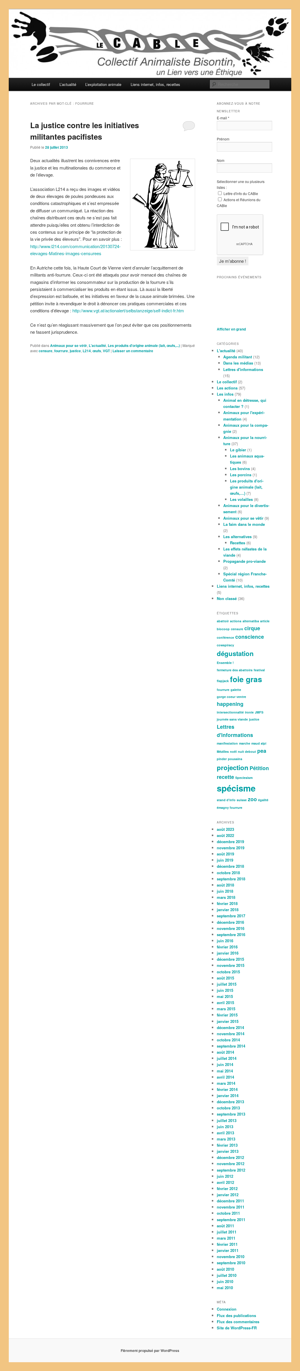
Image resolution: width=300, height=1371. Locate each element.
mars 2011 (226, 1238)
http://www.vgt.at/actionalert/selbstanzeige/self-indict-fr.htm (128, 310)
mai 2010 (225, 1287)
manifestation (227, 743)
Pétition (259, 768)
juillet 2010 (226, 1275)
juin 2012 (225, 1176)
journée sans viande (232, 719)
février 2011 (227, 1244)
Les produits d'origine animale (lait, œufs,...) (144, 345)
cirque (252, 628)
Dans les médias (238, 363)
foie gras (246, 679)
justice (75, 350)
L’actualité (67, 84)
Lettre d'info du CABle (240, 193)
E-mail (223, 117)
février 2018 (227, 903)
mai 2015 (225, 996)
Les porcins (240, 474)
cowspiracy (225, 645)
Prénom (223, 138)
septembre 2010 (231, 1262)
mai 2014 (225, 1071)
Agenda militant (237, 357)
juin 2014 (225, 1064)
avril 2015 (225, 1002)
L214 (87, 350)
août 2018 (225, 885)
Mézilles (223, 751)
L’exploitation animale (103, 84)
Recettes (237, 542)
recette (225, 776)
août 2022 (225, 835)
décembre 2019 (230, 841)
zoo (252, 799)
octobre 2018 (228, 872)
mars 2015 (226, 1008)
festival (259, 670)
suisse (242, 800)
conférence (225, 637)
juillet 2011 (226, 1232)
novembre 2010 (230, 1256)
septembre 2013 (231, 1114)
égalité (263, 800)
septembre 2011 (231, 1219)
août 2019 (225, 854)
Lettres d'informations (243, 369)
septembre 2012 (231, 1170)
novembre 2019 (230, 847)
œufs (97, 350)
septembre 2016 (231, 934)
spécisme (236, 788)
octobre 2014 (228, 1040)
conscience (249, 636)
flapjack (223, 681)
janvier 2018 (227, 909)
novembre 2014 (230, 1033)
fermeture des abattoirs (235, 670)
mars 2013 (226, 1139)
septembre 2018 (231, 879)
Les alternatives (237, 536)
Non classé (227, 598)
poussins (235, 759)
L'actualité (97, 345)
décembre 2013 (230, 1101)
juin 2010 (225, 1281)
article (265, 621)
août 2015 (225, 978)
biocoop (223, 629)
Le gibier (238, 450)
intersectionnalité (230, 712)
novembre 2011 (230, 1207)
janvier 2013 (227, 1151)
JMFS (259, 712)
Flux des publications (236, 1315)
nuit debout (247, 751)
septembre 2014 (231, 1046)
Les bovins (240, 468)
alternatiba (251, 621)
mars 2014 (226, 1083)
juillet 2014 (226, 1058)
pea (261, 750)
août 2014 (225, 1052)
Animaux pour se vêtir (68, 345)
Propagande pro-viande (244, 561)
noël (233, 751)
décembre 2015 (230, 959)
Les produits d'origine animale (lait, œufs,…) (246, 487)
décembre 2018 (230, 866)
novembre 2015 (230, 965)
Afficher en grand (231, 329)
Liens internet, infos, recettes (155, 84)
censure (45, 350)
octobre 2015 (228, 972)
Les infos (225, 394)
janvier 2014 (227, 1095)
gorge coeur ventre (231, 696)
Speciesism (244, 777)
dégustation (235, 653)
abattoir (223, 621)
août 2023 (225, 829)
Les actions (227, 388)
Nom (220, 160)
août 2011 (225, 1225)
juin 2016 (225, 940)
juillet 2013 (226, 1120)
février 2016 (227, 947)
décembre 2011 (230, 1201)
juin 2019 (225, 860)
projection (232, 767)
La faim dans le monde (244, 524)
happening (230, 703)
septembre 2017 (231, 915)
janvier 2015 (227, 1021)
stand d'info (226, 800)
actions (235, 621)
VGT (106, 350)
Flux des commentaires (238, 1321)
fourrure (61, 350)
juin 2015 (225, 990)
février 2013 (227, 1145)
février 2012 (227, 1188)
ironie (249, 712)
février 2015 (227, 1015)
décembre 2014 (230, 1027)
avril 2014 (225, 1077)
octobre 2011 (228, 1213)
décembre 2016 (230, 922)
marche (244, 743)
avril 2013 (225, 1133)
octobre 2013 (228, 1108)
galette (236, 689)
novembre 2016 (230, 928)
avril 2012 (225, 1182)
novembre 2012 (230, 1163)
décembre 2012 (230, 1157)
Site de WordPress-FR (237, 1328)
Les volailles (241, 499)
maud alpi (258, 743)
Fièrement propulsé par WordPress (150, 1350)
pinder (222, 759)
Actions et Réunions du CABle (238, 202)
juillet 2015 (226, 984)
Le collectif (41, 84)
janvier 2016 (227, 953)
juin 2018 (225, 891)
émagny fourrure (229, 807)
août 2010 (225, 1269)
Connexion (226, 1309)
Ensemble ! (225, 662)
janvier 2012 (227, 1194)
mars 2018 (226, 897)
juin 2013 (225, 1126)
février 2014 (227, 1089)
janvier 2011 (227, 1250)
